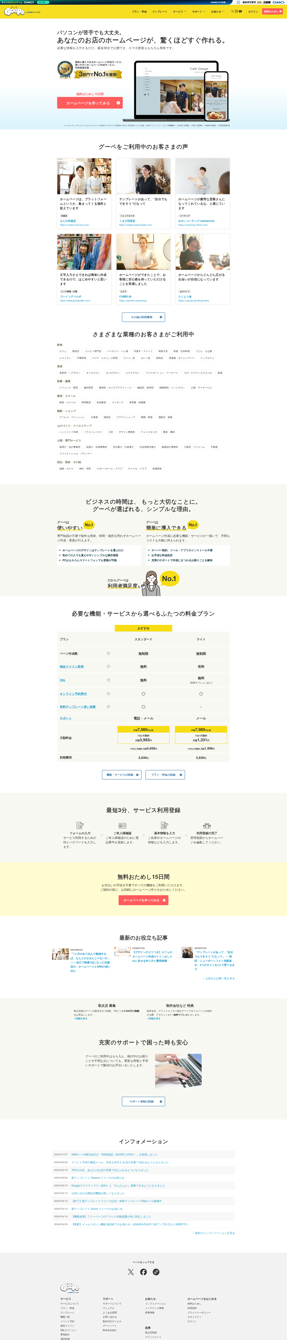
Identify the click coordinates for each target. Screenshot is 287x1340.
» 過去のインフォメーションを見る (214, 1233)
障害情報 (149, 1312)
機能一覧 (65, 1316)
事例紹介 (65, 1334)
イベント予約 (67, 1321)
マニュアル (108, 1308)
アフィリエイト (153, 1337)
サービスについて (69, 1303)
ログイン (253, 11)
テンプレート (159, 11)
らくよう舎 (185, 296)
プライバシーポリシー (199, 1312)
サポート (197, 11)
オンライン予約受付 (73, 694)
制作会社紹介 (110, 1330)
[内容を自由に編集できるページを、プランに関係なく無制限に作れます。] (108, 653)
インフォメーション (155, 1303)
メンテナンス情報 (154, 1308)
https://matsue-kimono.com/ (74, 224)
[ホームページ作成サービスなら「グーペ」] (20, 12)
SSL (63, 680)
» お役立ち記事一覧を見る (219, 978)
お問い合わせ (110, 1316)
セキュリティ (194, 1316)
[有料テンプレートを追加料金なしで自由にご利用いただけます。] (108, 706)
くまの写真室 (127, 221)
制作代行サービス (112, 1321)
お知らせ (216, 11)
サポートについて (112, 1303)
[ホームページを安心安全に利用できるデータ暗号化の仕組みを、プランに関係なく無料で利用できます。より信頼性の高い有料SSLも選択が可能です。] (108, 680)
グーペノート (110, 1325)
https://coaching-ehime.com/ (193, 224)
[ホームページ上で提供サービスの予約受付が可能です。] (108, 693)
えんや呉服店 (68, 221)
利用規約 (192, 1308)
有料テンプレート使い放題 (78, 707)
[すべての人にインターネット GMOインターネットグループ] (264, 2)
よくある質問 (110, 1312)
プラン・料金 (139, 11)
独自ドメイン (67, 1325)
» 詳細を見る (80, 1018)
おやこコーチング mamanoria (196, 221)
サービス (178, 11)
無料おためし (271, 11)
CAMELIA (125, 296)
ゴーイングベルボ (70, 296)
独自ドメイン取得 (72, 666)
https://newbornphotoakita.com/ (135, 224)
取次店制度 (151, 1332)
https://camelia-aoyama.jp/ (133, 300)
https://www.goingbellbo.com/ (75, 300)
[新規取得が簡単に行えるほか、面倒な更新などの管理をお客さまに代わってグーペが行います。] (108, 666)
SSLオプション (68, 1330)
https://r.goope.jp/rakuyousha (193, 300)
